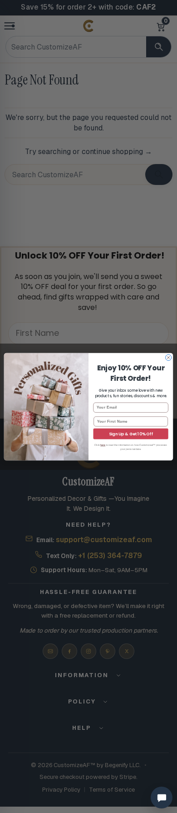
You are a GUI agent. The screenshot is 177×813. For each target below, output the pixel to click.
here (102, 445)
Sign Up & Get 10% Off (130, 433)
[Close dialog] (169, 357)
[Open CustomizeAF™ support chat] (161, 797)
